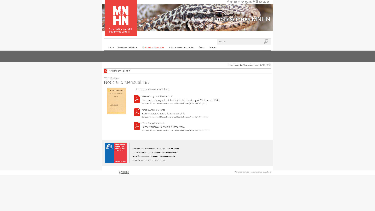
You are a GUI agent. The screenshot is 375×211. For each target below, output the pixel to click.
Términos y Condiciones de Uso (163, 156)
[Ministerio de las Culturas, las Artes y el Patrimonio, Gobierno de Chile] (116, 153)
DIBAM (120, 30)
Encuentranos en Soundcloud (250, 2)
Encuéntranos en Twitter (232, 2)
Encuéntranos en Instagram (239, 2)
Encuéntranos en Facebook (228, 2)
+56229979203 (141, 152)
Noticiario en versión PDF (120, 71)
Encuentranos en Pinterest (254, 2)
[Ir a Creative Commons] (124, 172)
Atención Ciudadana (141, 156)
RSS (268, 2)
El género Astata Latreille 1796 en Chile (163, 113)
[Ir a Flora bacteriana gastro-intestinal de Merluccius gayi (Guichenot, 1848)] (137, 99)
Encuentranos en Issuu (246, 2)
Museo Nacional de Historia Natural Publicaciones (121, 13)
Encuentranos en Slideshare (257, 2)
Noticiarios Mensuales (153, 47)
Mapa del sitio (265, 2)
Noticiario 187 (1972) (262, 65)
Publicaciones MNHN (241, 19)
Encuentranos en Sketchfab (261, 2)
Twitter (110, 172)
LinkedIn (115, 172)
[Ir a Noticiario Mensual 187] (106, 71)
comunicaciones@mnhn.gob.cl (166, 152)
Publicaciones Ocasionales (182, 47)
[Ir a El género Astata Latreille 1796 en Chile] (137, 112)
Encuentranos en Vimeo (243, 2)
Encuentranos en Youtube (235, 2)
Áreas (201, 47)
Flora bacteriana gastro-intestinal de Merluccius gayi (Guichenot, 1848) (181, 100)
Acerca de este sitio (242, 172)
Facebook (106, 172)
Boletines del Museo (128, 47)
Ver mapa (175, 148)
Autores (213, 47)
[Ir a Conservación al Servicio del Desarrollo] (137, 126)
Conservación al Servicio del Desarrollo (163, 127)
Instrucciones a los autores (261, 172)
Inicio (111, 47)
